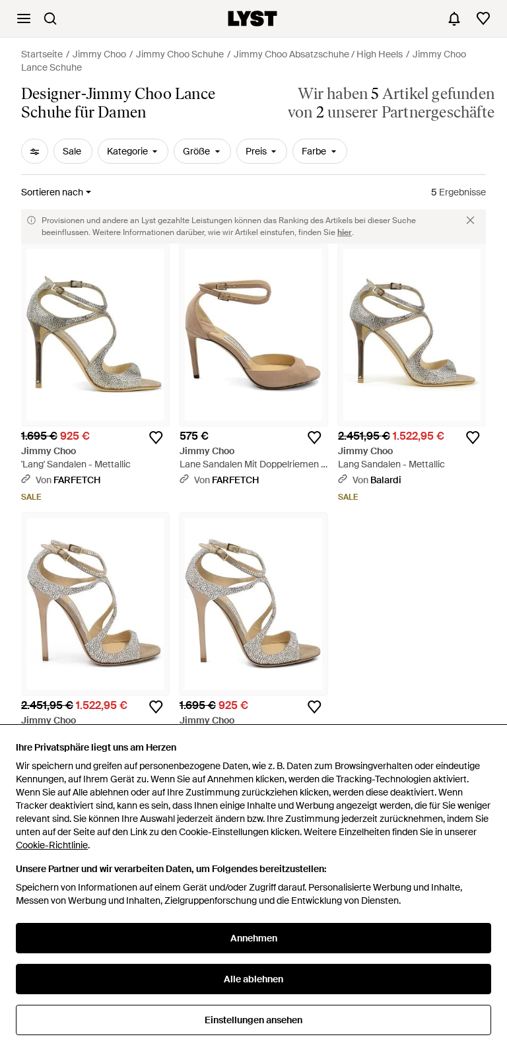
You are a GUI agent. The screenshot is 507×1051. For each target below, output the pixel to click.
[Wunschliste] (483, 18)
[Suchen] (50, 18)
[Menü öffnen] (23, 18)
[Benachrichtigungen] (454, 18)
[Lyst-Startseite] (252, 18)
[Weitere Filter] (34, 151)
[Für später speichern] (156, 437)
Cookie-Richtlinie (52, 845)
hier (344, 232)
